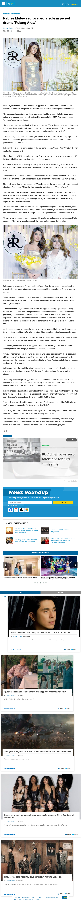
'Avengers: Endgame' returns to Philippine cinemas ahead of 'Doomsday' (37, 751)
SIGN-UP (62, 503)
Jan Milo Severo (10, 880)
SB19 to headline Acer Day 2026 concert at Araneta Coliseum (32, 877)
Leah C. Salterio (9, 28)
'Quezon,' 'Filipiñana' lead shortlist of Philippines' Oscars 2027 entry (35, 691)
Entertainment (11, 13)
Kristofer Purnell (17, 636)
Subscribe (74, 4)
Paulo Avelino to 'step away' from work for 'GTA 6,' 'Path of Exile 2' (41, 632)
